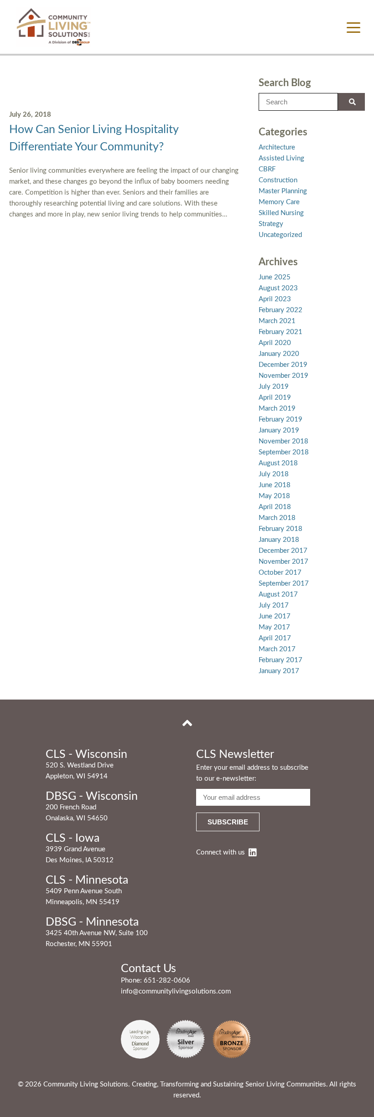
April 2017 (275, 638)
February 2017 (280, 660)
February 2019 (280, 419)
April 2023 (275, 299)
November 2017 (283, 561)
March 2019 (277, 408)
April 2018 (275, 507)
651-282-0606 (167, 980)
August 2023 (278, 288)
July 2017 (274, 605)
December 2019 (283, 364)
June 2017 (275, 616)
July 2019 (274, 386)
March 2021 (277, 321)
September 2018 (284, 452)
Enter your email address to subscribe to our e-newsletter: (252, 773)
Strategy (271, 224)
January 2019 (279, 430)
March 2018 (277, 518)
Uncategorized (280, 235)
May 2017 (274, 627)
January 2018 (279, 539)
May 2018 (274, 496)
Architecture (277, 147)
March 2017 (277, 649)
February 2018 (280, 528)
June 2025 (275, 277)
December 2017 (283, 550)
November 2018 (283, 441)
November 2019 (283, 375)
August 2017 (278, 594)
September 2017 (284, 583)
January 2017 (279, 671)
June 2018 (275, 485)
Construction (278, 180)
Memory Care (279, 202)
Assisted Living (281, 158)
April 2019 (275, 397)
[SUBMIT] (351, 102)
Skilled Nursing (281, 213)
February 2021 (280, 332)
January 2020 (279, 353)
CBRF (267, 169)
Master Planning (283, 191)
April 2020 (275, 343)
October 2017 (280, 572)
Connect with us (220, 852)
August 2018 (278, 463)
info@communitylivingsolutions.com (176, 991)
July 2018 (274, 474)
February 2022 (280, 310)
